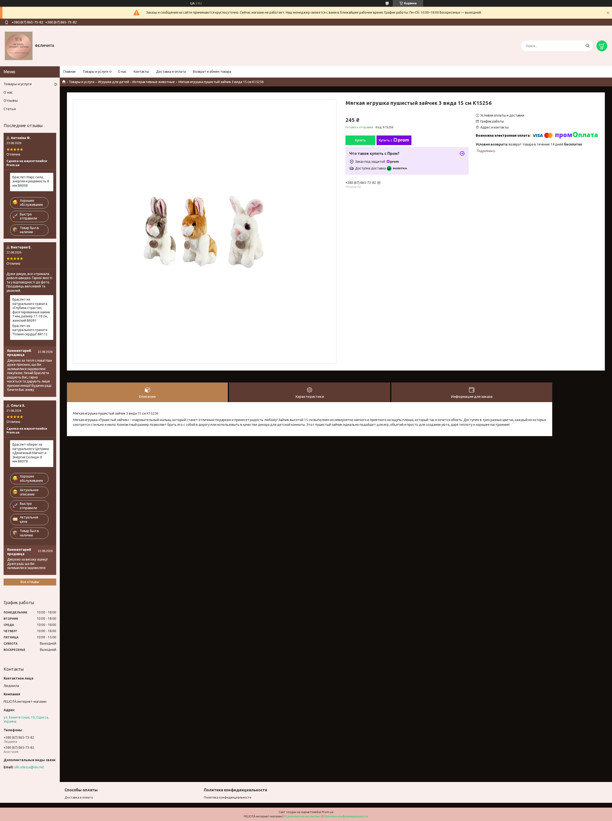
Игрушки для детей (113, 82)
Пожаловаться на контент (302, 816)
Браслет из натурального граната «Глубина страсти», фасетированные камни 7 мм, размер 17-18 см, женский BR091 (31, 310)
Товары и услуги (95, 71)
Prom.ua (327, 812)
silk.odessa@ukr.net (29, 767)
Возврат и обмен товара (212, 71)
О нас (122, 71)
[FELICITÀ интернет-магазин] (19, 46)
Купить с (385, 140)
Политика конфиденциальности (227, 797)
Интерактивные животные (153, 82)
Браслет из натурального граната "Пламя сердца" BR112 (30, 330)
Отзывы (11, 100)
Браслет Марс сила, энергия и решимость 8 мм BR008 (30, 181)
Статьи (10, 109)
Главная (69, 71)
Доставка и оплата (171, 71)
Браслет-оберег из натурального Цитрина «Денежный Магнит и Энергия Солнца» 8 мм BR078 (30, 453)
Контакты (141, 71)
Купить (360, 140)
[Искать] (587, 45)
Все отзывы (30, 582)
